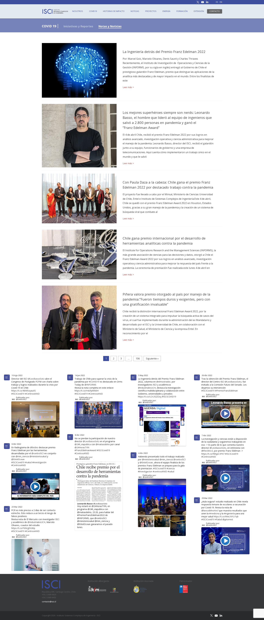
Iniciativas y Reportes (78, 26)
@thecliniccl (207, 450)
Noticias (135, 11)
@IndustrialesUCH (147, 387)
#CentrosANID (32, 393)
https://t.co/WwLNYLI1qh (226, 516)
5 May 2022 (143, 375)
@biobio (34, 447)
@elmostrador (163, 381)
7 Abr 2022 (206, 435)
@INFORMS (90, 384)
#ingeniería (229, 513)
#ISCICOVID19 (169, 396)
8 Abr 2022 (79, 435)
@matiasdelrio (103, 444)
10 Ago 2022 (17, 375)
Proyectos (150, 11)
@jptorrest (227, 519)
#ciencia (171, 468)
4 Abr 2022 (143, 453)
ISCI (13, 399)
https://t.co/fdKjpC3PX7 (212, 453)
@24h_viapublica (83, 444)
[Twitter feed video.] (35, 419)
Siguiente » (152, 358)
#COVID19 (94, 381)
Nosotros (77, 11)
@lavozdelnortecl (209, 510)
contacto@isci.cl (49, 601)
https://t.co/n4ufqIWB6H (87, 390)
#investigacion (145, 471)
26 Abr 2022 (207, 375)
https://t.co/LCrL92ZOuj (149, 396)
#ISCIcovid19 (159, 468)
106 (138, 358)
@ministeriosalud (37, 456)
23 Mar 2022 (17, 507)
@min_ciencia (22, 456)
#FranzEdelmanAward (85, 450)
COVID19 (93, 11)
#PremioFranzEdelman (226, 390)
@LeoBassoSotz (36, 378)
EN (221, 2)
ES (217, 2)
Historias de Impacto (114, 11)
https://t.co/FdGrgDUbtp (23, 528)
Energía (166, 11)
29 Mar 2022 (207, 498)
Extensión (199, 11)
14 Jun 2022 (80, 375)
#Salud (218, 519)
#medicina (214, 513)
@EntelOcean (18, 459)
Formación (182, 11)
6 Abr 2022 (16, 444)
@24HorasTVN (82, 447)
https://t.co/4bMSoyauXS (23, 390)
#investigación (39, 462)
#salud (28, 462)
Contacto (214, 11)
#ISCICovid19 (17, 393)
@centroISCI (37, 453)
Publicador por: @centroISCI (23, 398)
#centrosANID (160, 471)
